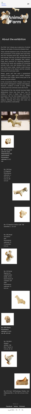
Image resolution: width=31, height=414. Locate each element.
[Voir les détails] (15, 141)
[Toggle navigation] (24, 4)
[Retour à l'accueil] (6, 4)
